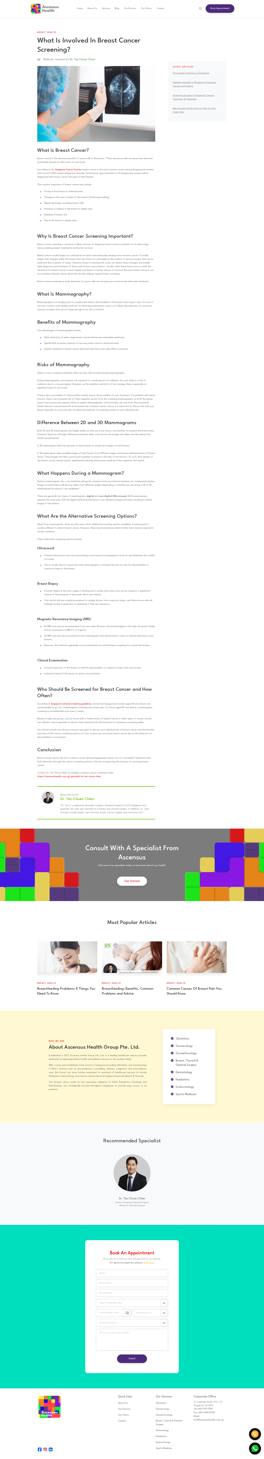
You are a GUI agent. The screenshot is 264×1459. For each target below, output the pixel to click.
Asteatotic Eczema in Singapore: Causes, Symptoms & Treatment (194, 97)
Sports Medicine (164, 1448)
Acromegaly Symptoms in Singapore (191, 73)
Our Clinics (146, 8)
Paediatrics (161, 1436)
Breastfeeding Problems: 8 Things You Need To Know (66, 991)
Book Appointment (220, 8)
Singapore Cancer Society (68, 170)
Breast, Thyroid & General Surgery (169, 1423)
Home (80, 8)
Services (106, 8)
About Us (92, 8)
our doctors (130, 8)
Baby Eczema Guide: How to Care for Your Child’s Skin (194, 110)
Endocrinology (163, 1442)
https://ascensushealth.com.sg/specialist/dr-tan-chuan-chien (69, 776)
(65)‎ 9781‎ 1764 (205, 1409)
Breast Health (46, 32)
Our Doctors (124, 1409)
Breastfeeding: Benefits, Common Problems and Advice (127, 991)
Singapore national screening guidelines (71, 704)
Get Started (132, 881)
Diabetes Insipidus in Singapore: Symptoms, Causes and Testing (195, 84)
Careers (160, 8)
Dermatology (162, 1430)
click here (148, 1263)
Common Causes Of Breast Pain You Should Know (194, 991)
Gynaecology (162, 1409)
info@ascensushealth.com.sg (209, 1420)
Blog (117, 8)
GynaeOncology (164, 1415)
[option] (132, 1181)
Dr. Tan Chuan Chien (132, 1198)
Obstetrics (161, 1403)
